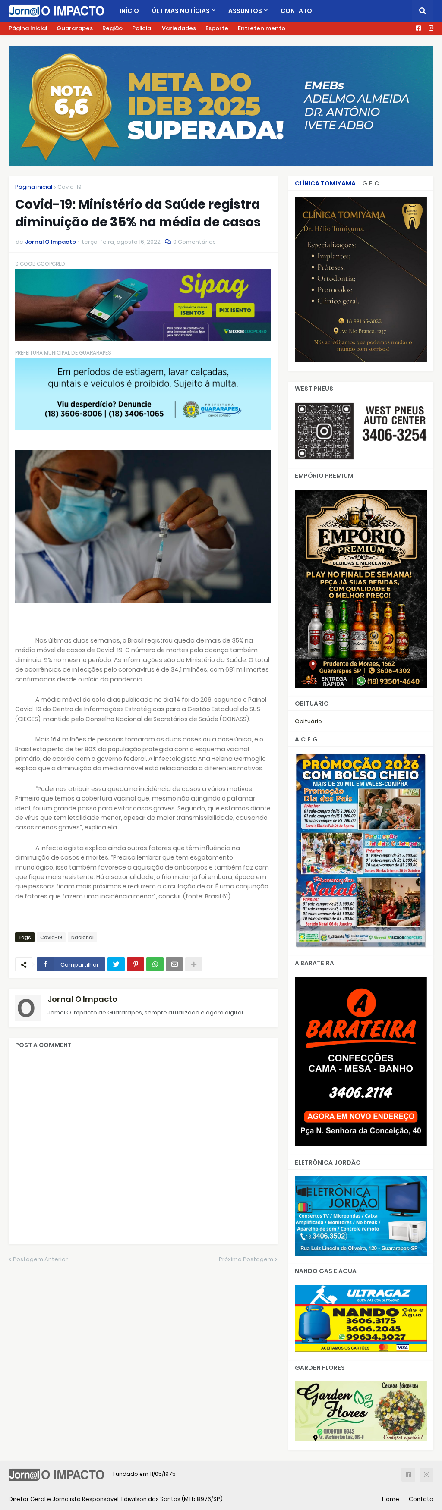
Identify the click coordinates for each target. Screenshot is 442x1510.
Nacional (82, 937)
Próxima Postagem (246, 1259)
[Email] (174, 964)
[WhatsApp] (155, 964)
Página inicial (33, 187)
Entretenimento (261, 28)
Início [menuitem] (129, 10)
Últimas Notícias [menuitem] (181, 10)
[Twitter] (116, 964)
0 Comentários (194, 242)
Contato (421, 1499)
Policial (142, 28)
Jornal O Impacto (82, 999)
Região (112, 28)
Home (390, 1499)
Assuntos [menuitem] (245, 10)
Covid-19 (69, 187)
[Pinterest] (135, 964)
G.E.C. (371, 183)
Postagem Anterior (40, 1259)
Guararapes (75, 28)
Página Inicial (28, 28)
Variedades (179, 28)
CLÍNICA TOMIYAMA (325, 183)
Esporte (216, 28)
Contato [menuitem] (296, 10)
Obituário (308, 721)
